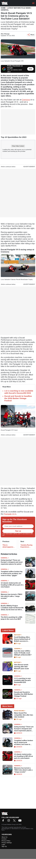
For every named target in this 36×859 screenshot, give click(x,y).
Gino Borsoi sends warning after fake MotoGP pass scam (21, 666)
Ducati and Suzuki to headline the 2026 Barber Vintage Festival (18, 398)
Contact (4, 839)
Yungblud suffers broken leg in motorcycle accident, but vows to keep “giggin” (11, 573)
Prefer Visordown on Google (15, 67)
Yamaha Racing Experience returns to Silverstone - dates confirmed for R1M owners (26, 546)
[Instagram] (9, 821)
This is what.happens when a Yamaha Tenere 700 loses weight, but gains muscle (8, 546)
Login (3, 844)
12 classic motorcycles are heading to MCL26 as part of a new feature (12, 585)
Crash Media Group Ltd (10, 824)
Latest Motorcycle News (19, 8)
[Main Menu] (33, 3)
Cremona (26, 100)
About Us (4, 837)
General (5, 10)
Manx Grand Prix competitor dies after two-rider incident (23, 715)
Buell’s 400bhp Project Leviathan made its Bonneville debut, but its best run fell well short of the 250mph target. (12, 608)
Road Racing (19, 710)
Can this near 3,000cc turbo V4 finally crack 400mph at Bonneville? (23, 653)
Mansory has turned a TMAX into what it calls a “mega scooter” (11, 596)
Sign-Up (4, 846)
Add (30, 69)
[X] (15, 821)
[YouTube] (20, 821)
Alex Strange (5, 34)
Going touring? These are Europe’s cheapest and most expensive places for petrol (11, 562)
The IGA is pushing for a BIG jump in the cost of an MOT (11, 618)
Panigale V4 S (10, 514)
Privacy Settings (7, 842)
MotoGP (17, 635)
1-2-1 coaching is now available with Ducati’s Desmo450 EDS (22, 680)
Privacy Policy (9, 535)
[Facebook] (4, 821)
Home (3, 8)
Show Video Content (18, 146)
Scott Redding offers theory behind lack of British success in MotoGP (22, 639)
